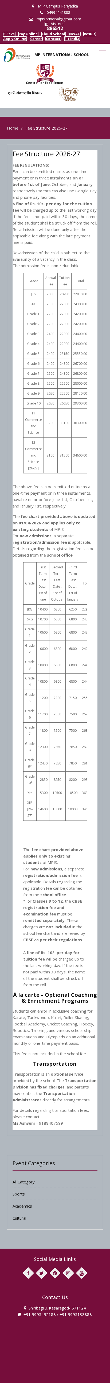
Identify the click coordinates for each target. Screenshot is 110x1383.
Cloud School (71, 35)
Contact (14, 51)
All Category (24, 1195)
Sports (19, 1208)
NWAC (12, 43)
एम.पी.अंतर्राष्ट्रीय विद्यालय (21, 106)
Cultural (19, 1232)
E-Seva (13, 35)
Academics (22, 1220)
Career (89, 43)
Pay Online (39, 35)
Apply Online (62, 43)
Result (34, 43)
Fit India (38, 51)
